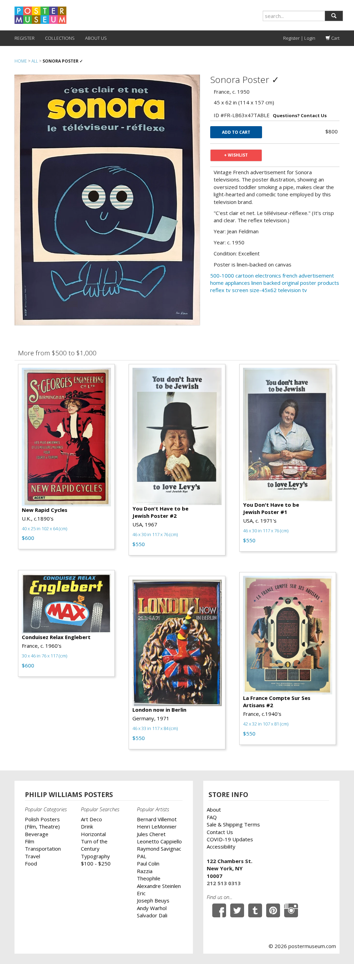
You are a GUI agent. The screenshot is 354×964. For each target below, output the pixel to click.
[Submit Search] (334, 16)
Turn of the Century (94, 845)
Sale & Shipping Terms (233, 824)
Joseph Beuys (153, 900)
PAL (141, 856)
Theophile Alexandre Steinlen (159, 882)
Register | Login (299, 38)
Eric (141, 893)
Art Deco (91, 819)
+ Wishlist (236, 155)
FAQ (212, 817)
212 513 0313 (224, 883)
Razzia (144, 871)
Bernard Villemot (157, 819)
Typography (95, 856)
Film (29, 841)
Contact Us (220, 832)
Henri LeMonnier (157, 826)
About (214, 809)
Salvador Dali (152, 915)
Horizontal (93, 834)
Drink (87, 826)
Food (31, 863)
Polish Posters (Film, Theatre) (42, 823)
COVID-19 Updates (230, 839)
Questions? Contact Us (300, 115)
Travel (32, 856)
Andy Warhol (152, 908)
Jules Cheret (151, 834)
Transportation (43, 848)
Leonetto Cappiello (159, 841)
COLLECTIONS (60, 38)
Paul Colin (148, 863)
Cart (334, 38)
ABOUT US (96, 38)
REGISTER (25, 38)
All (34, 61)
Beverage (36, 834)
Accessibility (221, 846)
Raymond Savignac (159, 848)
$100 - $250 (96, 863)
